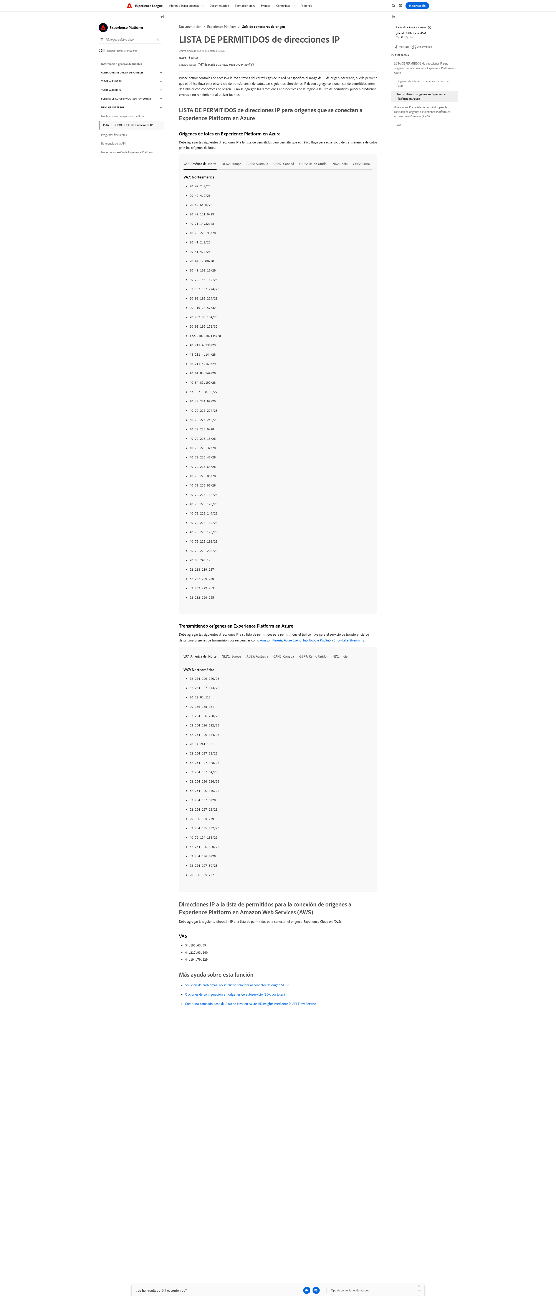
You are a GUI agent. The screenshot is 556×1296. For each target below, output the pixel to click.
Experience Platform (221, 26)
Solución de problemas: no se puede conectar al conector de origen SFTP (237, 985)
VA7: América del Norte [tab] (200, 164)
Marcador (404, 46)
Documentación (190, 26)
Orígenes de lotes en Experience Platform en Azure (423, 83)
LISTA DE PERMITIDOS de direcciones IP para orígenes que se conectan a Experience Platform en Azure (424, 68)
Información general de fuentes (121, 64)
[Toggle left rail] (162, 17)
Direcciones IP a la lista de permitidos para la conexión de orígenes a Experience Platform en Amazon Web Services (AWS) (422, 111)
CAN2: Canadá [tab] (283, 164)
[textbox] (130, 39)
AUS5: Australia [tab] (257, 164)
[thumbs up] (306, 1290)
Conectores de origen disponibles (122, 72)
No (411, 37)
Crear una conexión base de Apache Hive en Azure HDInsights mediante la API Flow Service (250, 1003)
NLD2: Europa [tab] (231, 164)
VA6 (399, 125)
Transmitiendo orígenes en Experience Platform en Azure (421, 96)
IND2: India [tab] (340, 164)
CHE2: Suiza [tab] (361, 164)
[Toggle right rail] (393, 17)
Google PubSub (320, 640)
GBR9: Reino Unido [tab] (312, 164)
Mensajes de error (112, 107)
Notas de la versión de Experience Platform (127, 152)
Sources (193, 58)
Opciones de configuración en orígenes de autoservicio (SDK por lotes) (235, 994)
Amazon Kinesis (271, 640)
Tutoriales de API (111, 81)
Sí (402, 37)
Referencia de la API (113, 143)
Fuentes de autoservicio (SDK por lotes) (126, 98)
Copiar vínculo (424, 46)
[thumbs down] (316, 1290)
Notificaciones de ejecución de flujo (122, 116)
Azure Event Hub (296, 640)
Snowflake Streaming (349, 640)
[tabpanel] (278, 387)
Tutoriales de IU (111, 90)
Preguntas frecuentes (114, 135)
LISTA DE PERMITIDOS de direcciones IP (127, 125)
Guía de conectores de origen (263, 26)
